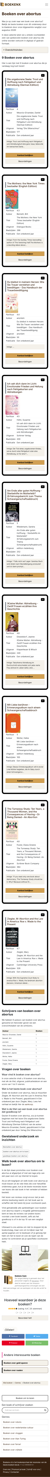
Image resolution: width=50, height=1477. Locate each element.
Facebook (14, 1336)
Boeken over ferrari (12, 1444)
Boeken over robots (12, 1422)
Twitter (37, 1336)
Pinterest (14, 1343)
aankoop (29, 1104)
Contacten (15, 1472)
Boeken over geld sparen (16, 1363)
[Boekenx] (10, 4)
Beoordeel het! (25, 1318)
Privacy (6, 1472)
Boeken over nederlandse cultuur (18, 1427)
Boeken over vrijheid (12, 1450)
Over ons (6, 1469)
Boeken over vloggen (13, 1433)
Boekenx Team (20, 1276)
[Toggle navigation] (46, 4)
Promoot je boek (19, 1469)
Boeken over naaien (13, 1370)
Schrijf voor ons (33, 1469)
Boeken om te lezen (25, 1398)
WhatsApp (38, 1343)
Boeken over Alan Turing (14, 1438)
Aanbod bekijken (25, 155)
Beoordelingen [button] (25, 161)
